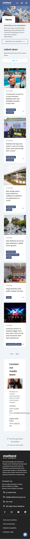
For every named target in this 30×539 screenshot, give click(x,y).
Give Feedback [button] (15, 441)
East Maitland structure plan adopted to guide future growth (15, 243)
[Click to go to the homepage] (7, 3)
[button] (21, 3)
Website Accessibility (9, 528)
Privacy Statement (9, 524)
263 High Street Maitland (15, 506)
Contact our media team (14, 369)
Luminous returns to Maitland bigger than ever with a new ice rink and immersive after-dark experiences (14, 333)
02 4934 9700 (11, 492)
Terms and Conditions (10, 520)
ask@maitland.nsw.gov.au (16, 497)
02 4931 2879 (14, 410)
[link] (11, 354)
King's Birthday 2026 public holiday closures (14, 290)
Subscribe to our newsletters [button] (13, 41)
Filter (13, 60)
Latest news (11, 49)
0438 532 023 (14, 424)
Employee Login (8, 532)
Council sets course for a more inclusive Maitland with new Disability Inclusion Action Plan (14, 98)
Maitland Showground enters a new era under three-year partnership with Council (14, 147)
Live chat (9, 502)
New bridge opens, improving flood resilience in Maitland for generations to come (14, 196)
